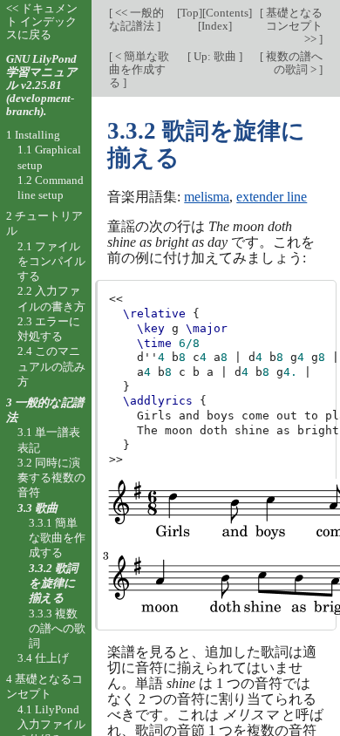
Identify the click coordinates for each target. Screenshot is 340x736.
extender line (271, 196)
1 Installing (33, 134)
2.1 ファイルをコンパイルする (51, 261)
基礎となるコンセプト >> (293, 25)
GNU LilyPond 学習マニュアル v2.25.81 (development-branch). (42, 85)
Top (189, 12)
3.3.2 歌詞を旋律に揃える (53, 583)
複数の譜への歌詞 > (293, 63)
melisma (206, 196)
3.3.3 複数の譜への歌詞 (57, 629)
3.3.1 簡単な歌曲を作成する (57, 538)
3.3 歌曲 (37, 508)
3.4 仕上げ (43, 657)
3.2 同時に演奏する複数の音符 (51, 478)
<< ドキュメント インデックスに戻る (42, 21)
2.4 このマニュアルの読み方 (51, 366)
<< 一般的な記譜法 (136, 19)
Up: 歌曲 (215, 56)
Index (214, 25)
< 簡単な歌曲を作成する (139, 69)
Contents (227, 12)
